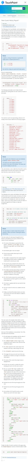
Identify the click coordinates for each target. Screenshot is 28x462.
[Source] (2, 460)
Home (4, 15)
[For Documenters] (4, 460)
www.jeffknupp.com (6, 188)
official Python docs (18, 188)
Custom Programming (12, 15)
